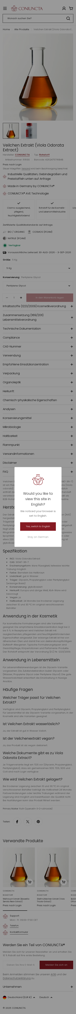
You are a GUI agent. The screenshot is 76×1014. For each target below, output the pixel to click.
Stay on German (38, 537)
